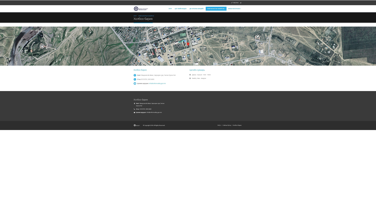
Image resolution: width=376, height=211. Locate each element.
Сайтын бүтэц (227, 125)
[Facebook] (240, 2)
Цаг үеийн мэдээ (180, 8)
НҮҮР (135, 16)
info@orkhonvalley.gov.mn (157, 83)
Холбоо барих (237, 125)
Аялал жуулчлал (234, 8)
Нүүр (170, 8)
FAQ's (219, 125)
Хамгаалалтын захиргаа (215, 8)
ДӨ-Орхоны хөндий (196, 8)
